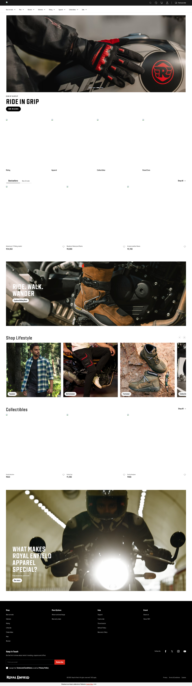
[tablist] (96, 181)
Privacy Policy (44, 668)
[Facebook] (165, 651)
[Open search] (150, 3)
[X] (172, 651)
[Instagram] (178, 651)
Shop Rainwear (13, 109)
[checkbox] (7, 668)
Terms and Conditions (24, 668)
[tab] (13, 180)
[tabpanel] (96, 219)
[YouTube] (185, 651)
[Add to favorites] (63, 475)
